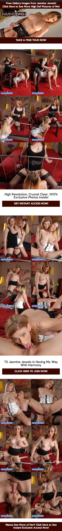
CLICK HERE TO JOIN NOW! (31, 371)
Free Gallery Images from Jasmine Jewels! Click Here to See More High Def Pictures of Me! (31, 5)
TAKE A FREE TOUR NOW (31, 40)
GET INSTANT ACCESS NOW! (31, 204)
